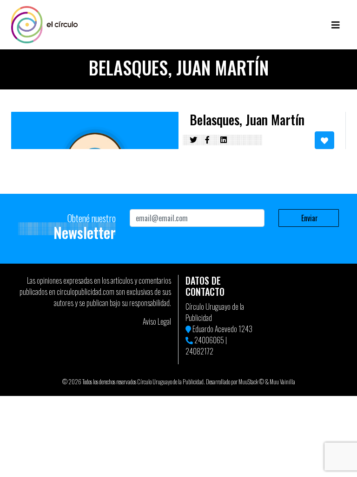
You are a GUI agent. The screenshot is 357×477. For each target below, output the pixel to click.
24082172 (199, 351)
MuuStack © (251, 381)
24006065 (209, 340)
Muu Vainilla (282, 381)
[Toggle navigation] (335, 24)
